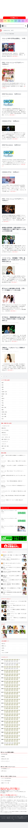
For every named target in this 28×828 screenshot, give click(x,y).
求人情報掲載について (5, 768)
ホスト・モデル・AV (6, 437)
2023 (2, 670)
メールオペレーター (6, 425)
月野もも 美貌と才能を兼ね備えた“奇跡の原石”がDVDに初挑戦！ (13, 495)
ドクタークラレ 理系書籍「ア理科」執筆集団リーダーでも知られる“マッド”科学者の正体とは (13, 259)
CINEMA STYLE (9, 123)
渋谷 (2, 385)
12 (16, 664)
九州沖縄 (23, 21)
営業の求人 (4, 432)
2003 (2, 743)
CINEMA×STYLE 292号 (8, 30)
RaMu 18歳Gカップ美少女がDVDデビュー (11, 559)
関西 (12, 20)
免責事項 (3, 756)
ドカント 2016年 (5, 652)
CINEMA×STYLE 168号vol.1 (10, 172)
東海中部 (8, 21)
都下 (2, 396)
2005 (2, 735)
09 (8, 672)
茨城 (2, 405)
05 (14, 659)
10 (11, 672)
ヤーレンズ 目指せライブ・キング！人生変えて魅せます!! (12, 499)
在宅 (2, 418)
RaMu (3, 650)
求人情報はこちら (14, 17)
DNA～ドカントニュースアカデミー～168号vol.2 (13, 63)
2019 (2, 685)
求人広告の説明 (4, 754)
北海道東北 (16, 21)
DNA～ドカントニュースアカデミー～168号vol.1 (13, 199)
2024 (2, 666)
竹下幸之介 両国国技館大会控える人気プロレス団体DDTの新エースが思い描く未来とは (13, 318)
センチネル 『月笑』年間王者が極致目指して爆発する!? (11, 481)
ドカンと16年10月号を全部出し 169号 (13, 38)
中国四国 (19, 21)
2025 (2, 663)
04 (11, 659)
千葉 (2, 403)
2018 (2, 688)
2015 (2, 699)
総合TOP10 (10, 552)
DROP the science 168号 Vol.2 (11, 94)
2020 (2, 681)
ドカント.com (20, 816)
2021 (2, 677)
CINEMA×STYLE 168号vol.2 (10, 121)
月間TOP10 (4, 552)
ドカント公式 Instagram (5, 780)
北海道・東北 (4, 412)
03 (9, 659)
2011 (2, 714)
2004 (2, 739)
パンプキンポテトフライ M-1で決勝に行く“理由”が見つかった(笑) (13, 491)
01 (4, 659)
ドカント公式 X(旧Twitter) (6, 778)
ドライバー (4, 443)
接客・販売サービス (6, 439)
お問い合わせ (3, 770)
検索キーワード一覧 (5, 782)
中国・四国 (4, 414)
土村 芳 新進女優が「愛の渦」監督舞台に (11, 584)
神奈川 (3, 398)
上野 (2, 389)
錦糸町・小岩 (4, 394)
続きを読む (15, 56)
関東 (5, 20)
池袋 (2, 387)
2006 (2, 732)
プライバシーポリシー (5, 761)
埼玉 (2, 400)
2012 (2, 710)
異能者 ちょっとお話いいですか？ (13, 263)
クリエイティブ (5, 441)
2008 (2, 725)
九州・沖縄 (4, 416)
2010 (2, 717)
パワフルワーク (5, 434)
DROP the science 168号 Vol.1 (11, 145)
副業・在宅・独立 (5, 446)
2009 (2, 721)
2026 (2, 659)
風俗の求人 (4, 428)
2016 (2, 696)
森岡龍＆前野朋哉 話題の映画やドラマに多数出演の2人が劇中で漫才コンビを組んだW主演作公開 (14, 229)
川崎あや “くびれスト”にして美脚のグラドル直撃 (13, 348)
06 (16, 659)
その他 (3, 448)
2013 (2, 706)
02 (6, 659)
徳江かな (3, 643)
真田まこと (4, 645)
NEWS (8, 40)
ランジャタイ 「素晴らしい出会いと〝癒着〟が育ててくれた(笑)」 (13, 461)
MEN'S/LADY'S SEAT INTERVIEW (12, 233)
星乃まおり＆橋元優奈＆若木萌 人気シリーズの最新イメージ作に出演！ (13, 289)
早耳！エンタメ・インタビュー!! (12, 292)
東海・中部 (4, 407)
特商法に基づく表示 (5, 758)
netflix (3, 648)
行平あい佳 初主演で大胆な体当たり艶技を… (12, 571)
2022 (2, 674)
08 (6, 672)
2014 (2, 703)
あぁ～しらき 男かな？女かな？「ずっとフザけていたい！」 (12, 471)
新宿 (2, 382)
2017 (2, 692)
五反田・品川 (4, 391)
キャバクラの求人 (5, 430)
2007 (2, 728)
